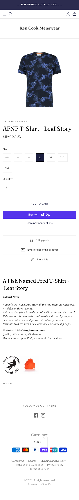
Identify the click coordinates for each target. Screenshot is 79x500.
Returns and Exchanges (29, 464)
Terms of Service (39, 468)
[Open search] (10, 14)
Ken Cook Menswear (39, 28)
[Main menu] (4, 14)
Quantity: (8, 179)
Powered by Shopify (39, 484)
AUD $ (37, 442)
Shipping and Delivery (53, 460)
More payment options (39, 223)
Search (32, 460)
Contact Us (17, 460)
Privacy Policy (55, 464)
